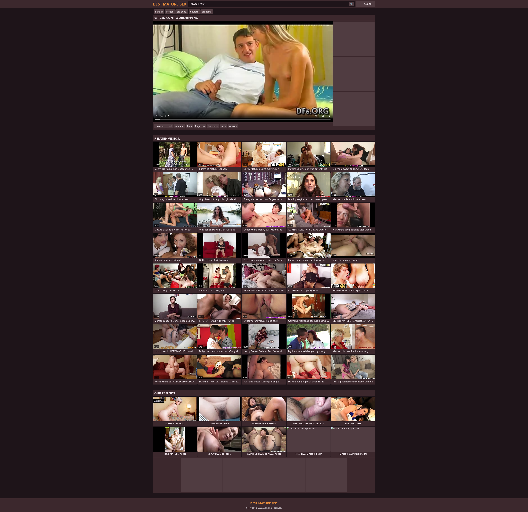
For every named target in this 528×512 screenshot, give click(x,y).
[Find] (351, 4)
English (368, 4)
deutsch (194, 11)
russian (233, 126)
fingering (200, 126)
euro (223, 126)
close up (160, 126)
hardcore (213, 126)
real (170, 126)
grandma (206, 11)
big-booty (182, 11)
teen (189, 126)
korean (170, 11)
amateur (179, 126)
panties (159, 11)
